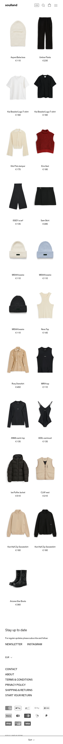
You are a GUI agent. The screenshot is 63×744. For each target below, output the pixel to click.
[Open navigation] (56, 5)
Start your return (18, 695)
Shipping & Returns (18, 690)
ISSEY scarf (18, 220)
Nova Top (45, 329)
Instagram (34, 644)
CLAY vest (45, 492)
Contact (11, 669)
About (9, 674)
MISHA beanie (18, 275)
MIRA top (45, 384)
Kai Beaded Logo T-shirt (18, 112)
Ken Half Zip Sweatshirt (18, 547)
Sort (30, 740)
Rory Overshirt (18, 384)
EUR (7, 657)
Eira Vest (45, 166)
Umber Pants (45, 57)
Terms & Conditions (19, 679)
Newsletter (13, 644)
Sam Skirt (45, 220)
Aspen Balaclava (18, 57)
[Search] (43, 5)
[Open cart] (49, 5)
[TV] (36, 5)
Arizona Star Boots (18, 601)
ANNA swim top (18, 438)
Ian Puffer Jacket (18, 492)
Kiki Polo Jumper (18, 166)
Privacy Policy (15, 685)
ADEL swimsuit (45, 438)
